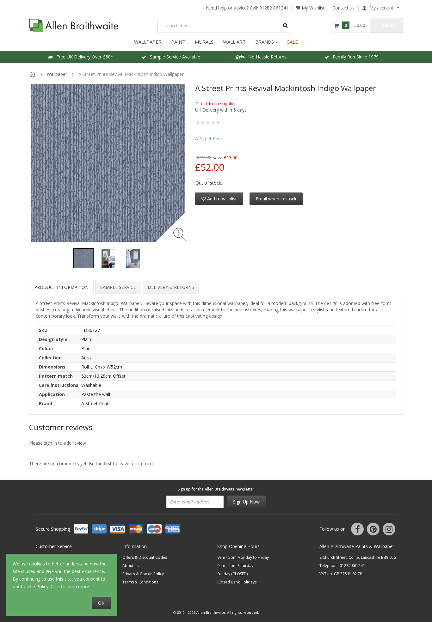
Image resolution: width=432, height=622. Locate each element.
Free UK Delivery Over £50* (82, 57)
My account (381, 8)
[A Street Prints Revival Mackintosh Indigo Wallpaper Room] (108, 258)
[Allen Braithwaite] (74, 25)
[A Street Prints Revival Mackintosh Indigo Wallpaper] (83, 258)
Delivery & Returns (171, 287)
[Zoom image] (180, 234)
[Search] (285, 25)
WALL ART (234, 42)
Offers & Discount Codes (144, 557)
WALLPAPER (148, 42)
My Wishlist (312, 8)
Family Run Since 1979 (354, 57)
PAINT (178, 42)
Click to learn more (70, 586)
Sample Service (118, 287)
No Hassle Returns (265, 57)
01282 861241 (273, 8)
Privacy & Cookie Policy (143, 573)
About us (130, 565)
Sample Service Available (173, 57)
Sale (292, 42)
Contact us (343, 8)
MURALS (204, 42)
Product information (61, 287)
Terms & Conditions (140, 582)
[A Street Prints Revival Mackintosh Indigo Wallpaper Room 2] (132, 258)
